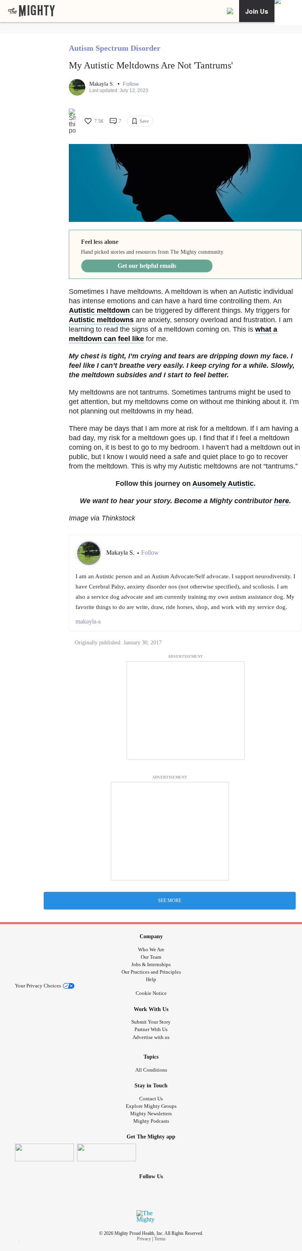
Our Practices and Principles (151, 972)
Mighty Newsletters (151, 1113)
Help (151, 979)
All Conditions (151, 1070)
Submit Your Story (151, 1022)
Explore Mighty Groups (151, 1106)
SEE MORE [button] (169, 900)
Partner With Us (151, 1029)
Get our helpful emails (147, 265)
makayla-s (88, 621)
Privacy (144, 1239)
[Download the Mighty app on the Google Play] (106, 1152)
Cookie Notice (151, 993)
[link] (31, 11)
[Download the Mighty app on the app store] (44, 1152)
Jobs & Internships (151, 964)
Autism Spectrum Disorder (114, 48)
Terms (160, 1239)
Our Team (151, 957)
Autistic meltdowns (101, 320)
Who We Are (151, 949)
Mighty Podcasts (151, 1121)
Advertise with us (151, 1037)
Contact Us (151, 1099)
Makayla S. (102, 84)
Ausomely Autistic (223, 483)
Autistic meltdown (99, 310)
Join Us (256, 11)
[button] (131, 84)
